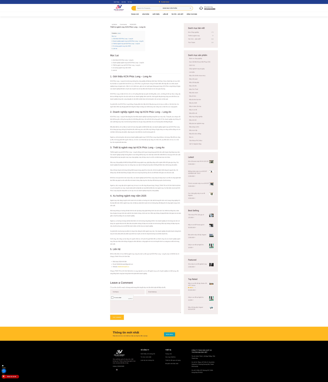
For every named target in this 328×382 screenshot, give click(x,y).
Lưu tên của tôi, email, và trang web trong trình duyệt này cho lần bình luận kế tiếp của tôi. (139, 287)
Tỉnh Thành (191, 42)
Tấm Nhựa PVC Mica (195, 140)
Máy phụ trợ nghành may (196, 123)
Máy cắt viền (193, 86)
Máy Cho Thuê (193, 89)
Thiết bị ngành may (194, 35)
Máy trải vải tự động (195, 133)
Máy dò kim (192, 96)
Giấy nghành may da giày (197, 68)
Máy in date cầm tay (195, 106)
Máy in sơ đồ (193, 109)
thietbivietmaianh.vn (123, 266)
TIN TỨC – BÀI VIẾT (194, 39)
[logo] (119, 8)
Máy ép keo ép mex (195, 99)
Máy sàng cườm (194, 127)
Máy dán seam (193, 92)
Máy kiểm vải (193, 113)
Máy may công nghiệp (195, 116)
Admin (115, 24)
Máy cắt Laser (193, 79)
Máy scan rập (193, 130)
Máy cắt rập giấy (194, 82)
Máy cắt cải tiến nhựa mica (197, 75)
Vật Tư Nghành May (195, 144)
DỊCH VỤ (192, 65)
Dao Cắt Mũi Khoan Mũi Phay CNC (200, 62)
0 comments (123, 24)
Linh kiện (192, 72)
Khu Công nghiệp (193, 32)
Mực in (191, 137)
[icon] (113, 370)
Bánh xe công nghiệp (195, 58)
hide (119, 33)
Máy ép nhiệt (193, 103)
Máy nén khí (192, 120)
